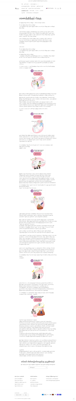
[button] (26, 4)
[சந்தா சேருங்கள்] (46, 367)
